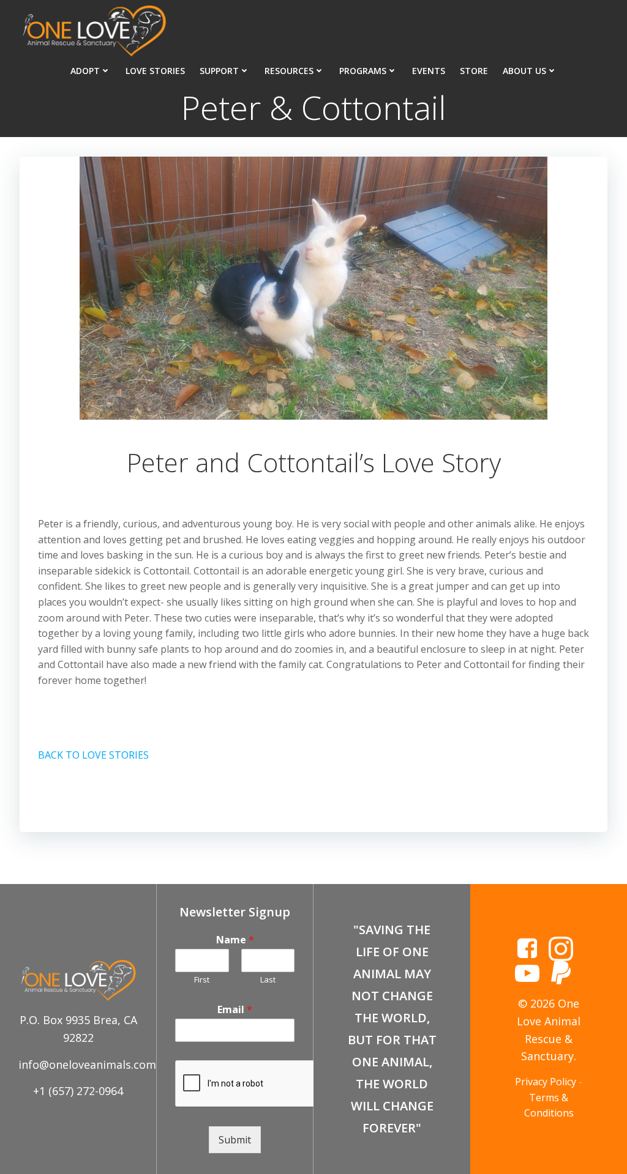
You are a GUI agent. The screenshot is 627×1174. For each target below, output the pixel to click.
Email (234, 1009)
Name (235, 940)
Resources (289, 70)
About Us (524, 70)
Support (219, 70)
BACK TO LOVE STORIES (93, 755)
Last (268, 980)
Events (428, 70)
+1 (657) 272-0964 (78, 1090)
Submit (235, 1139)
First (201, 980)
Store (474, 70)
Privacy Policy (545, 1081)
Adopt (85, 70)
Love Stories (155, 70)
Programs (362, 70)
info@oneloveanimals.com (87, 1064)
